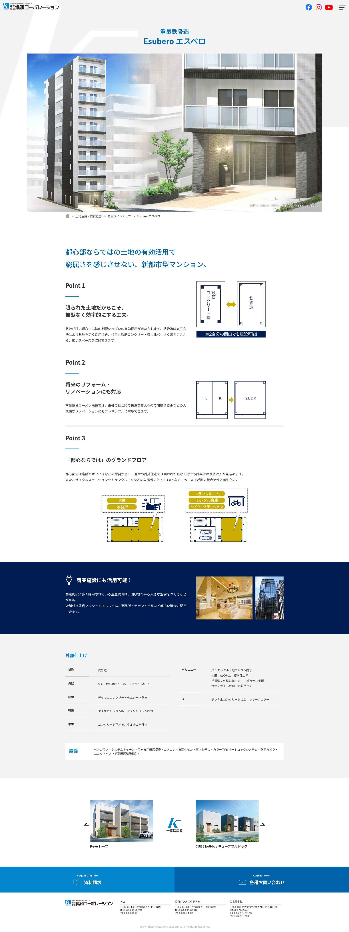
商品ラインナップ (119, 216)
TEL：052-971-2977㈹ (241, 912)
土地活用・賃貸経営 (88, 216)
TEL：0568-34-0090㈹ (186, 909)
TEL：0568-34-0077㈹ (131, 909)
